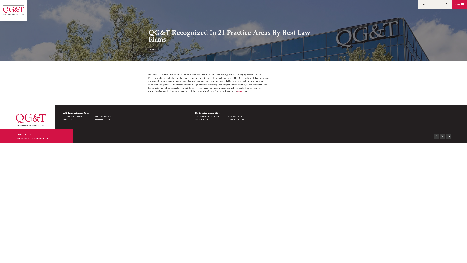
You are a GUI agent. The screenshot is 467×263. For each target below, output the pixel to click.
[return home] (13, 10)
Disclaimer (28, 134)
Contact (19, 134)
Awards (240, 91)
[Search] (447, 4)
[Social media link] (436, 136)
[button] (459, 4)
